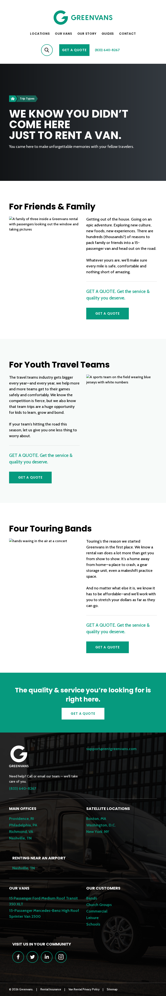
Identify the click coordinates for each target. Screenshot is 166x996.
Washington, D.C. (101, 825)
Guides (108, 33)
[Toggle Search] (47, 50)
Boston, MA (96, 818)
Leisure (92, 917)
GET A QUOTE (74, 50)
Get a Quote (107, 313)
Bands (91, 898)
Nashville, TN (20, 838)
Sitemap (112, 989)
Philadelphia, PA (23, 825)
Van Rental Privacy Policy (84, 989)
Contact (127, 33)
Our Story (86, 33)
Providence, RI (21, 818)
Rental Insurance (50, 989)
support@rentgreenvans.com (111, 748)
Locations (40, 33)
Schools (93, 924)
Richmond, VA (21, 831)
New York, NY (97, 831)
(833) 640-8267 (107, 50)
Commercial (96, 911)
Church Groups (99, 904)
